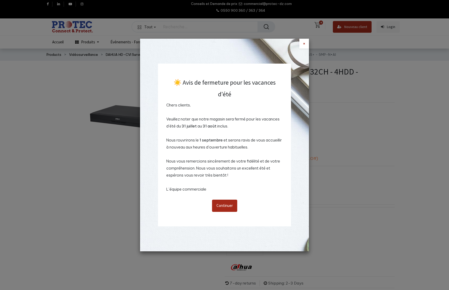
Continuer (224, 205)
